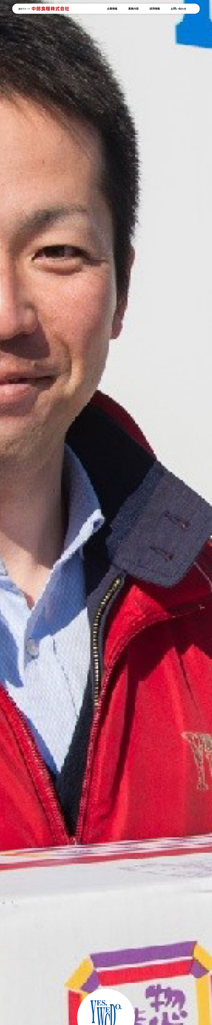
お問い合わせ (178, 8)
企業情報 (112, 8)
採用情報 (155, 8)
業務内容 (133, 8)
